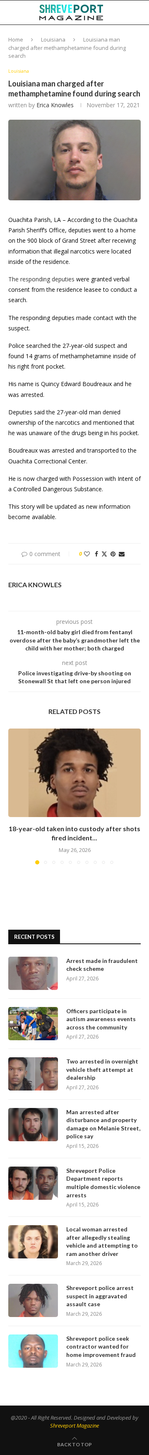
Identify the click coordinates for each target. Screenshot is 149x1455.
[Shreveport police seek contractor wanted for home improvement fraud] (33, 1351)
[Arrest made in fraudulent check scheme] (33, 973)
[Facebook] (100, 37)
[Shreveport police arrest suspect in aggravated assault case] (33, 1300)
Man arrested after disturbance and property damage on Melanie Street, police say (103, 1124)
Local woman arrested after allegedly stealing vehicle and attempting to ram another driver (102, 1241)
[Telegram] (134, 37)
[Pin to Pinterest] (113, 554)
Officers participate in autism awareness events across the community (101, 1019)
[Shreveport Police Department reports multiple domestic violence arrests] (33, 1183)
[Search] (141, 12)
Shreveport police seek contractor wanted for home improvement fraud (101, 1346)
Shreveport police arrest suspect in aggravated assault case (100, 1295)
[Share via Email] (122, 554)
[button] (15, 796)
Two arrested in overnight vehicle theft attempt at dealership (102, 1069)
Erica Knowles (55, 105)
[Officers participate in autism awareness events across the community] (33, 1023)
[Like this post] (87, 554)
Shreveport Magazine (74, 1425)
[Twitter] (108, 37)
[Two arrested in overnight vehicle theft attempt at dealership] (33, 1074)
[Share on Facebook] (96, 554)
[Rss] (143, 37)
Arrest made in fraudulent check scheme (102, 964)
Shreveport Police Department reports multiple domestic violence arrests (103, 1183)
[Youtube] (125, 37)
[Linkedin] (117, 37)
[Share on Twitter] (104, 554)
